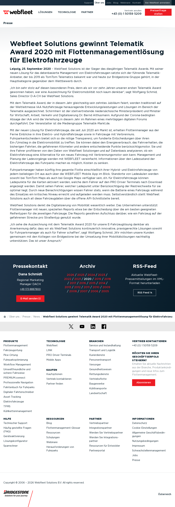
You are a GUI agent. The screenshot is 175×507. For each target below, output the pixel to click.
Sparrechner (10, 445)
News (36, 316)
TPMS (6, 406)
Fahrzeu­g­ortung (12, 350)
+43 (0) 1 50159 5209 (144, 345)
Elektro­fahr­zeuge (13, 401)
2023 (101, 275)
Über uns (14, 316)
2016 (82, 283)
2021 (77, 279)
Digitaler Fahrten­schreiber (18, 392)
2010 (96, 287)
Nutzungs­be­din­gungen (145, 441)
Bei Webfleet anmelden (157, 2)
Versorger (95, 364)
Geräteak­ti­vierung (13, 436)
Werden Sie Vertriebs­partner (106, 432)
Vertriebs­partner (99, 423)
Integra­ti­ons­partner (100, 427)
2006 (94, 291)
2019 (98, 279)
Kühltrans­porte (98, 388)
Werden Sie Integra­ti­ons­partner (104, 439)
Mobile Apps (53, 359)
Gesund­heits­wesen (100, 369)
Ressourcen (53, 432)
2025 (80, 275)
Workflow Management (17, 364)
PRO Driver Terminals (58, 355)
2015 (92, 283)
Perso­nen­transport (100, 359)
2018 (107, 279)
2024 (91, 275)
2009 (106, 287)
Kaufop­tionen (54, 374)
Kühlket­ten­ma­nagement (17, 411)
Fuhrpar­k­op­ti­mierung (15, 359)
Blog (49, 423)
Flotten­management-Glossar (63, 427)
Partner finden (54, 383)
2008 (73, 291)
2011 (87, 287)
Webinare (52, 442)
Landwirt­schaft (98, 393)
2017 (73, 283)
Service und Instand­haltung (105, 345)
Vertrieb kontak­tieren (58, 379)
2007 (84, 291)
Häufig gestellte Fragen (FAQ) (17, 429)
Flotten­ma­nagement (15, 345)
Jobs (135, 455)
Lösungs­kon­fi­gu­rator (15, 441)
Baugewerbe (96, 383)
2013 (68, 287)
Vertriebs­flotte (98, 379)
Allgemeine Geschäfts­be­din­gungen (148, 434)
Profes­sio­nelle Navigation (18, 382)
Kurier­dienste (97, 355)
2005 (105, 291)
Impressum (138, 445)
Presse (26, 316)
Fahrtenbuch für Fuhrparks (19, 387)
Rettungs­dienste (99, 374)
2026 (70, 275)
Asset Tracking (12, 396)
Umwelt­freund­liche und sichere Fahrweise (16, 371)
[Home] (5, 316)
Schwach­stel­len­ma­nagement (149, 450)
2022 (67, 279)
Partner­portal (97, 450)
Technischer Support (15, 423)
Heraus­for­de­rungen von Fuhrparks (60, 449)
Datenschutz (139, 423)
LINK (49, 350)
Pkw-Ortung (10, 355)
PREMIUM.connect (14, 377)
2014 (102, 283)
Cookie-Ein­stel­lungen (144, 427)
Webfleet (52, 345)
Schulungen (53, 437)
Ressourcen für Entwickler (104, 445)
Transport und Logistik (102, 350)
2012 (77, 287)
